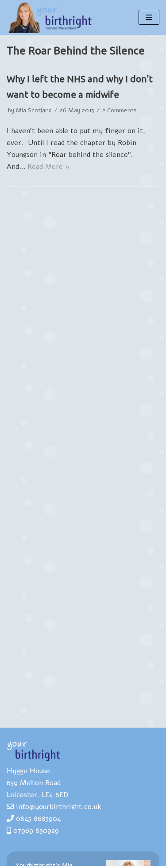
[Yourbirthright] (51, 17)
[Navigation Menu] (149, 17)
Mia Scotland (34, 110)
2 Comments (119, 110)
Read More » (48, 167)
